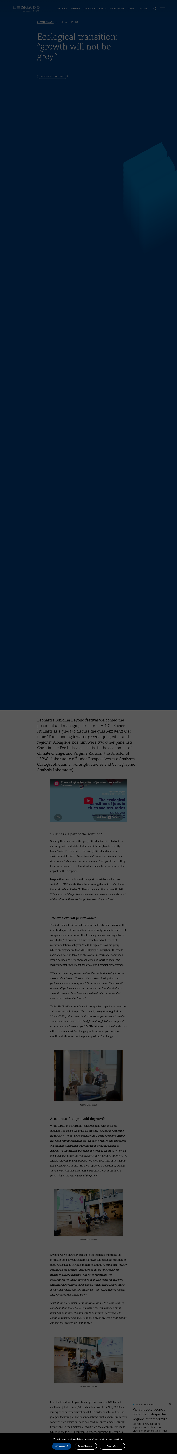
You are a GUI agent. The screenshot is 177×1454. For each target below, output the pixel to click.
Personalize (112, 1446)
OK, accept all (61, 1446)
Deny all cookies (85, 1446)
